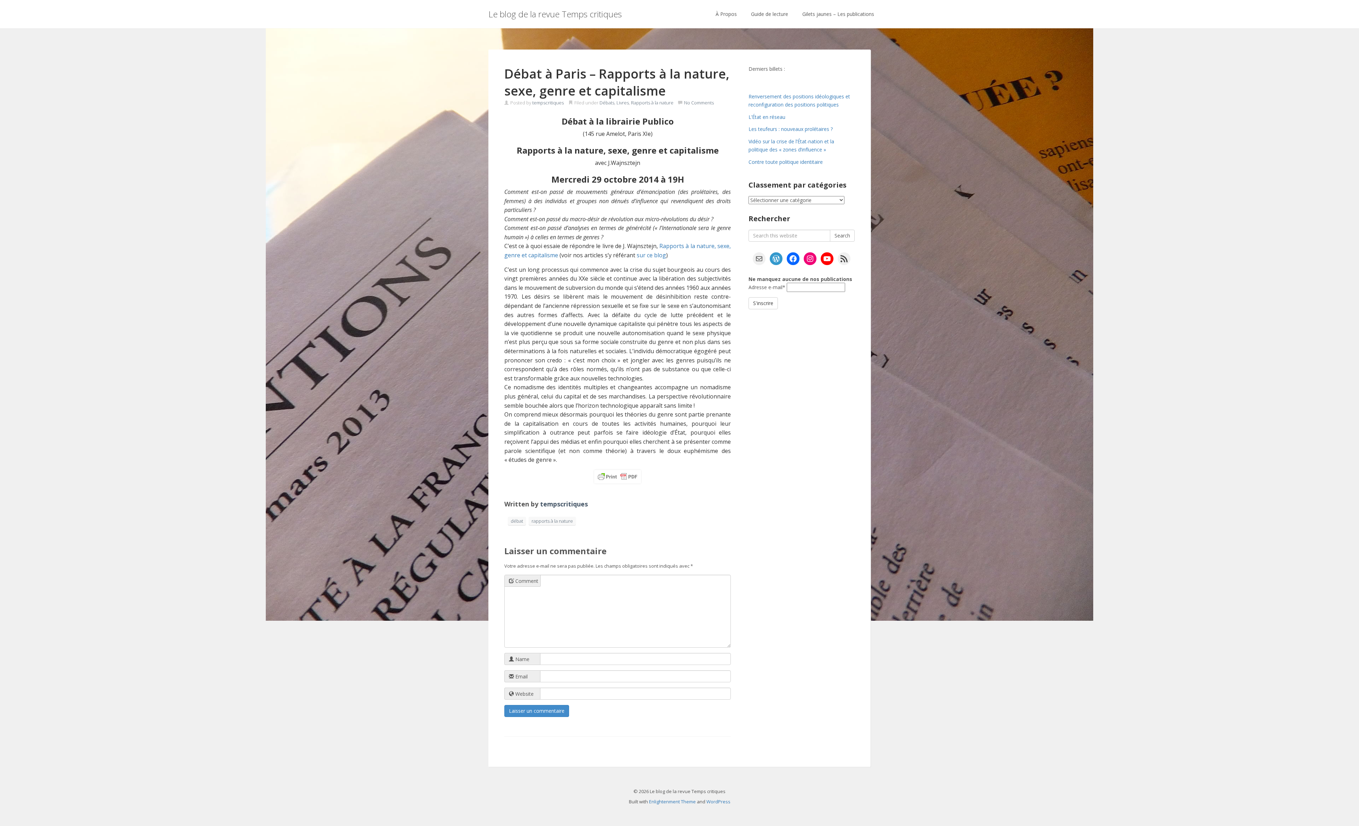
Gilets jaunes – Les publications (838, 14)
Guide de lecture (769, 14)
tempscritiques (548, 102)
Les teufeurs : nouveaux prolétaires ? (791, 129)
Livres (623, 102)
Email (521, 676)
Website (524, 693)
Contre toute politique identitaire (786, 162)
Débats (607, 102)
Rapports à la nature (652, 102)
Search (842, 235)
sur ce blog (651, 255)
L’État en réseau (767, 117)
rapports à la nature (552, 521)
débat (517, 521)
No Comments (699, 102)
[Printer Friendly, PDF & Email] (617, 476)
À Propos (726, 14)
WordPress (718, 801)
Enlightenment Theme (672, 801)
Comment (526, 581)
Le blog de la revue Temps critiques (555, 14)
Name (521, 659)
